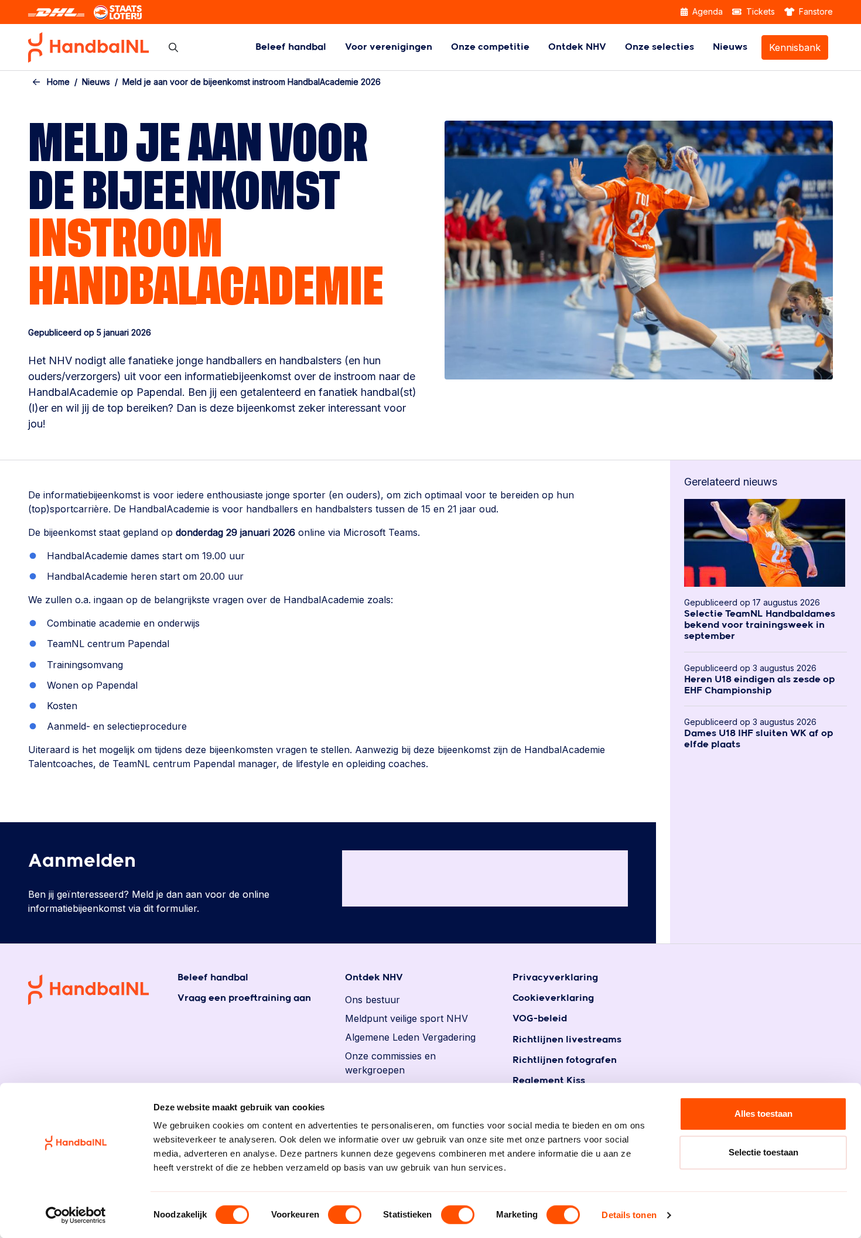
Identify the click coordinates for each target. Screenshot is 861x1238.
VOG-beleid (539, 1018)
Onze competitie (490, 47)
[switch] (344, 1214)
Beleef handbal (290, 47)
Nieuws (730, 47)
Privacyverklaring (555, 977)
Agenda (706, 11)
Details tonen (629, 1215)
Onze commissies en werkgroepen (390, 1063)
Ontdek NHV (577, 47)
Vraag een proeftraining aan (244, 998)
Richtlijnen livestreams (566, 1039)
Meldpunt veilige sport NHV (406, 1018)
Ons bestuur (372, 1000)
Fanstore (815, 11)
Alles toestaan (763, 1114)
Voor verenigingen (388, 47)
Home (58, 82)
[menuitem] (291, 47)
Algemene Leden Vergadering (410, 1037)
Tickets (759, 11)
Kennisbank (795, 47)
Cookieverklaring (553, 998)
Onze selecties (659, 47)
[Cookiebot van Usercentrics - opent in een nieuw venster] (76, 1215)
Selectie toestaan (763, 1152)
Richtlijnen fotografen (564, 1060)
